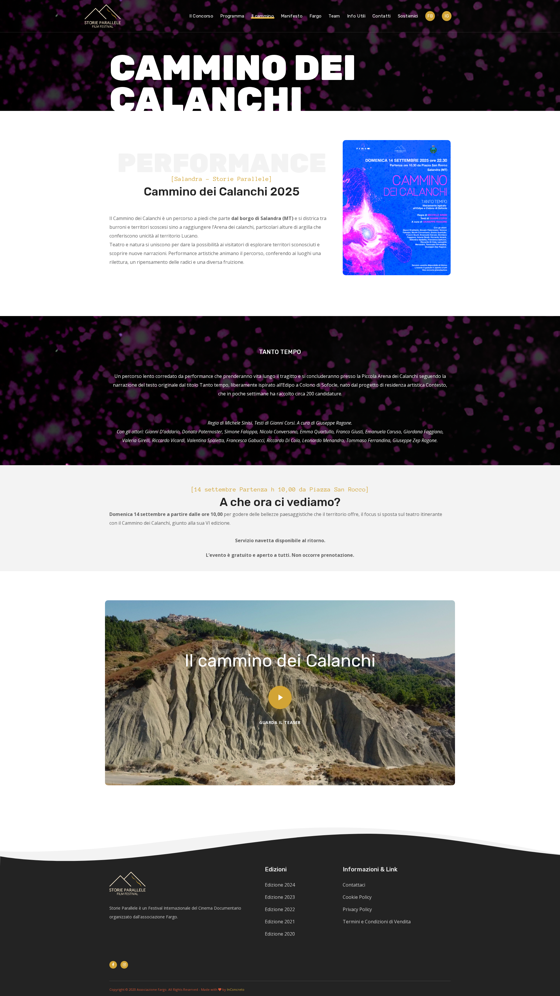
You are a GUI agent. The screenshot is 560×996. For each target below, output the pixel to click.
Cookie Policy (357, 897)
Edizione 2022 (280, 909)
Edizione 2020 (280, 934)
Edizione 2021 (280, 921)
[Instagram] (124, 965)
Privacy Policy (357, 909)
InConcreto (235, 989)
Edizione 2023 (280, 897)
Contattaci (354, 885)
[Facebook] (113, 965)
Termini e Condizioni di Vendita (377, 921)
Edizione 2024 (280, 885)
